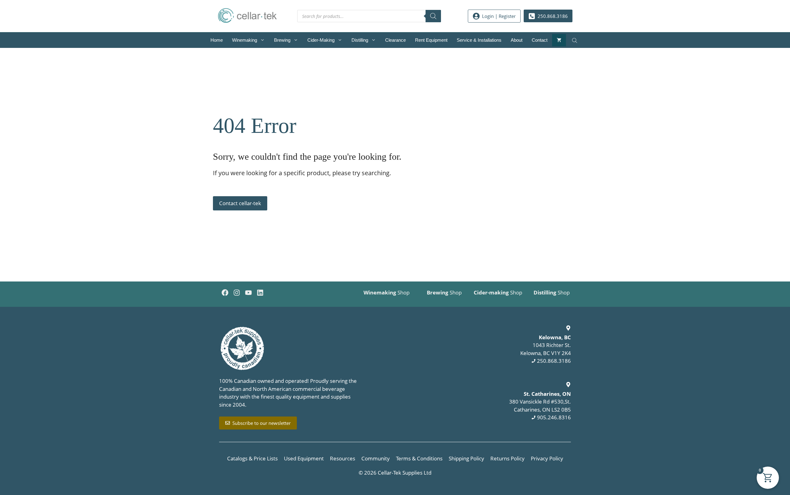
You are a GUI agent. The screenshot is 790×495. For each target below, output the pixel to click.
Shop (387, 292)
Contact (539, 40)
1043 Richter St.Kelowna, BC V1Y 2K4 (545, 345)
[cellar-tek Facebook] (225, 293)
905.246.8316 (554, 417)
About (516, 40)
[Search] (433, 16)
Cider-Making (321, 40)
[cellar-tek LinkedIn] (260, 293)
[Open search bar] (575, 40)
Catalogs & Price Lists (252, 458)
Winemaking (244, 40)
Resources (342, 458)
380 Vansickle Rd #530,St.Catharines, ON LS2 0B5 (540, 401)
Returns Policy (507, 458)
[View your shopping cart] (559, 40)
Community (375, 458)
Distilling (359, 40)
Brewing (282, 40)
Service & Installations (479, 40)
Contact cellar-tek (240, 203)
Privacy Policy (547, 458)
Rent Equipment (431, 40)
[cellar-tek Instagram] (237, 293)
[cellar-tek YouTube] (248, 293)
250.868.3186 (554, 360)
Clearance (395, 40)
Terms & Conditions (419, 458)
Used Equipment (304, 458)
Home (216, 40)
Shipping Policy (466, 458)
